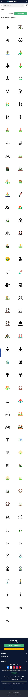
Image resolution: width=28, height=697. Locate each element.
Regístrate (14, 673)
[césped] (20, 439)
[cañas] (7, 156)
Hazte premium (14, 649)
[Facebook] (8, 667)
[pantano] (20, 568)
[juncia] (20, 530)
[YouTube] (20, 667)
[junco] (20, 543)
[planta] (20, 491)
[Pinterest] (14, 667)
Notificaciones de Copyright (18, 678)
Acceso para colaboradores (14, 645)
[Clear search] (20, 5)
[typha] (20, 194)
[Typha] (7, 168)
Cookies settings (14, 679)
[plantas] (7, 491)
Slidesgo (19, 694)
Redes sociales (14, 664)
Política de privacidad (19, 676)
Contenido (4, 653)
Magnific (9, 694)
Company (3, 661)
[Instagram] (17, 667)
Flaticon (14, 694)
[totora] (20, 143)
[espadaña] (7, 27)
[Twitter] (11, 667)
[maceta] (7, 439)
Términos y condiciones (9, 676)
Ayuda (2, 659)
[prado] (20, 581)
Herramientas (4, 656)
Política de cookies (8, 678)
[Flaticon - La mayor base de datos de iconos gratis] (12, 1)
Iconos (2, 9)
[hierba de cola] (7, 581)
